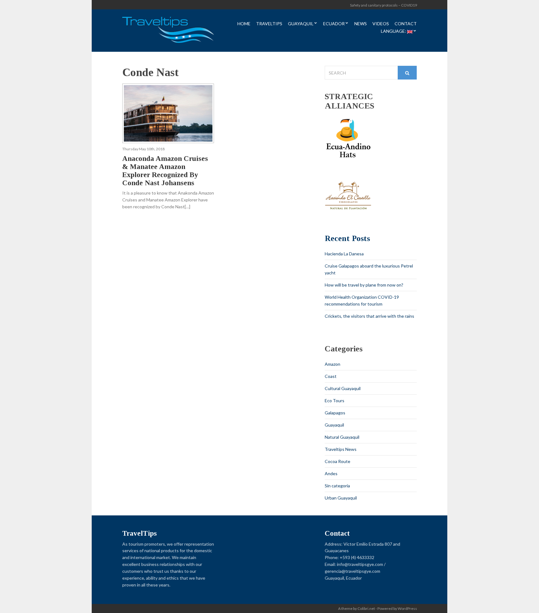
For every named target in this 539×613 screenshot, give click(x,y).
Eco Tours (334, 400)
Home (243, 24)
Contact (406, 24)
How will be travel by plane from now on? (364, 284)
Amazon (332, 364)
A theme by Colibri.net (356, 608)
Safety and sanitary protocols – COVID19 (383, 5)
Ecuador (334, 24)
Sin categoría (337, 485)
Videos (380, 24)
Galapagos (335, 412)
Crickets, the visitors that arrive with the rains (369, 316)
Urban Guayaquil (341, 497)
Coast (331, 376)
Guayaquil (300, 24)
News (360, 24)
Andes (331, 473)
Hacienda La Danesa (344, 253)
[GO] (407, 73)
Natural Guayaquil (342, 437)
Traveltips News (341, 449)
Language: (394, 31)
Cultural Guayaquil (343, 388)
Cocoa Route (337, 461)
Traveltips (269, 24)
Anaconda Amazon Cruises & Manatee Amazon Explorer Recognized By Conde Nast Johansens (165, 171)
